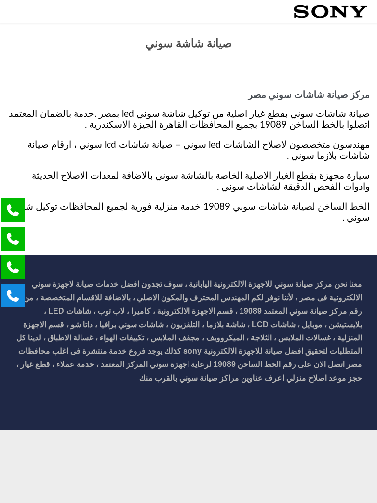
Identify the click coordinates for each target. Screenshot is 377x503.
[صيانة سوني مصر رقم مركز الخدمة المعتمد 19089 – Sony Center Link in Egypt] (330, 11)
